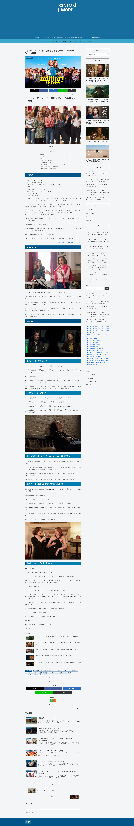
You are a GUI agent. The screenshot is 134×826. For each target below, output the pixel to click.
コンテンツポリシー (91, 381)
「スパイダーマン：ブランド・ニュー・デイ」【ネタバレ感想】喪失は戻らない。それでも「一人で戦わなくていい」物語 (97, 192)
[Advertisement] (67, 25)
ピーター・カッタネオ (66, 672)
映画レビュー (29, 670)
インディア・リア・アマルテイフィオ (46, 670)
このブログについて (93, 374)
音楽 (44, 674)
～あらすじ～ (43, 156)
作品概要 (42, 154)
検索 (87, 285)
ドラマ (59, 672)
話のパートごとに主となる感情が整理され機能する (52, 166)
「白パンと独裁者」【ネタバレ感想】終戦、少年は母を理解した (97, 185)
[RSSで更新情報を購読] (54, 700)
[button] (71, 90)
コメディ (44, 672)
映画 (41, 674)
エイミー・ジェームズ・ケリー (61, 670)
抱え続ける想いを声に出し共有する (49, 168)
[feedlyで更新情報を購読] (51, 700)
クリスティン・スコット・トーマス (33, 672)
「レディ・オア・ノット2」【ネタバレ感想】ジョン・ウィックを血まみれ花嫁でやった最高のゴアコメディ (97, 174)
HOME (88, 371)
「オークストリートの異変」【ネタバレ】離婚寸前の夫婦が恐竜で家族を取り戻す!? (97, 180)
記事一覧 (88, 385)
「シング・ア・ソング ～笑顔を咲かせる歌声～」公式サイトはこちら (63, 242)
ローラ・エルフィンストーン (32, 674)
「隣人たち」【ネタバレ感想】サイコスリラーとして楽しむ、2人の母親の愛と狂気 (97, 198)
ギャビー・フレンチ (73, 670)
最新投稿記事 (91, 378)
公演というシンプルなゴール (47, 160)
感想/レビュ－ (43, 158)
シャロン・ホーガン (51, 672)
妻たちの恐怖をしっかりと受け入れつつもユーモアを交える (54, 164)
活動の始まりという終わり (47, 162)
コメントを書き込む (53, 808)
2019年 (35, 670)
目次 (51, 151)
